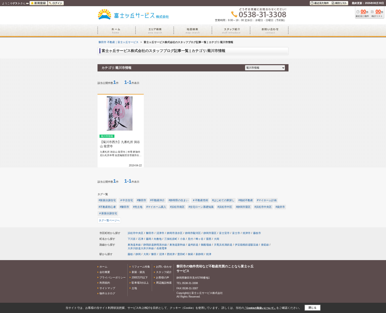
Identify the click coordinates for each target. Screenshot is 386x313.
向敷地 (158, 238)
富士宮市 (224, 233)
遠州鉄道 (193, 244)
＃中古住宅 (126, 200)
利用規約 (105, 282)
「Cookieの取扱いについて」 (260, 308)
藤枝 (130, 254)
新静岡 (199, 254)
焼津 (208, 254)
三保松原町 (170, 238)
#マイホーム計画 (267, 200)
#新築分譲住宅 (107, 200)
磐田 (153, 254)
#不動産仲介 (157, 200)
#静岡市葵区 (243, 206)
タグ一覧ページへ (109, 220)
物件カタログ (107, 293)
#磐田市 (141, 200)
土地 (134, 288)
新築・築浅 (138, 272)
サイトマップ (107, 288)
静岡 (138, 254)
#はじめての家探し (223, 200)
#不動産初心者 (107, 206)
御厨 (190, 254)
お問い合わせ (164, 266)
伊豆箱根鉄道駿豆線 (246, 244)
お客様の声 (162, 277)
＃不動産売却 (200, 200)
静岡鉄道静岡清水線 (155, 244)
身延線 (265, 244)
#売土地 (137, 206)
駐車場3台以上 (140, 282)
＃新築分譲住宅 (108, 213)
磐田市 (150, 233)
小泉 (182, 238)
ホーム (103, 266)
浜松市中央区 (135, 233)
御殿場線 (206, 244)
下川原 (132, 238)
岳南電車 (161, 248)
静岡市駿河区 (193, 233)
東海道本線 (134, 244)
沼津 (161, 254)
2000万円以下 (140, 277)
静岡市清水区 (175, 233)
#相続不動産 (245, 200)
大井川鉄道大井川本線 (141, 248)
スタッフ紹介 (164, 272)
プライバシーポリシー (113, 277)
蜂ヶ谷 (199, 238)
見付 (190, 238)
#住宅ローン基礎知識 (201, 206)
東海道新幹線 (177, 244)
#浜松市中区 (225, 206)
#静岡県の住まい (178, 200)
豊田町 (181, 254)
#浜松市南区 (177, 206)
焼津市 (246, 233)
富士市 (236, 233)
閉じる (312, 307)
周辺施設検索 (164, 282)
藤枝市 (257, 233)
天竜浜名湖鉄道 (223, 244)
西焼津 (171, 254)
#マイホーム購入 (156, 206)
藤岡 (148, 238)
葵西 (208, 238)
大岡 (216, 238)
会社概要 (105, 272)
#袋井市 (280, 206)
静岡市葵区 (210, 233)
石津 (140, 238)
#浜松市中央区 (263, 206)
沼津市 (160, 233)
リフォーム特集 (141, 266)
